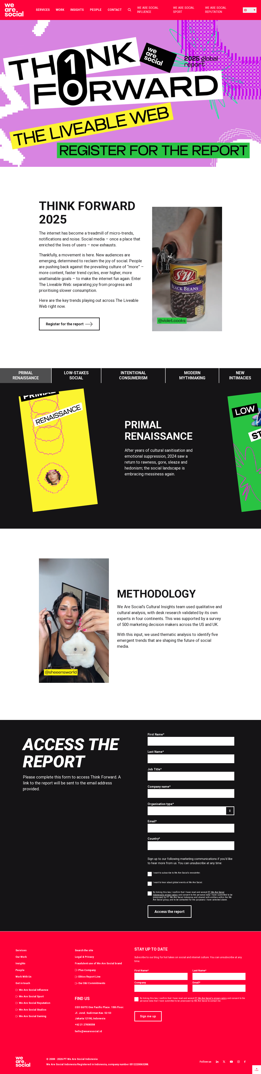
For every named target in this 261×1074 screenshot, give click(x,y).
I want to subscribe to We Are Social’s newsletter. (176, 872)
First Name (156, 734)
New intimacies (240, 375)
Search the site (84, 950)
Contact (115, 9)
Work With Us (23, 976)
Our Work (21, 956)
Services (43, 9)
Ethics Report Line (89, 976)
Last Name (156, 751)
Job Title (155, 769)
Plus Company (87, 970)
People (96, 9)
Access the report (170, 912)
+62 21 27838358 (85, 1024)
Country (154, 838)
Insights (77, 9)
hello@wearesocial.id (88, 1031)
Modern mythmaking (192, 375)
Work (60, 9)
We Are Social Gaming (32, 1016)
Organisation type (161, 804)
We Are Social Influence (147, 10)
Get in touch (22, 983)
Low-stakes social (76, 375)
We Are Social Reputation (215, 10)
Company (140, 982)
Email (152, 821)
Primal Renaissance (26, 375)
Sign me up (148, 1016)
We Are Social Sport (183, 10)
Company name (159, 786)
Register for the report (65, 324)
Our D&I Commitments (91, 983)
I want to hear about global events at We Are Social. (178, 882)
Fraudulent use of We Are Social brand (98, 963)
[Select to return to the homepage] (10, 10)
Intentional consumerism (133, 375)
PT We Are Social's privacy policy (211, 998)
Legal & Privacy (84, 956)
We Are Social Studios (32, 1009)
